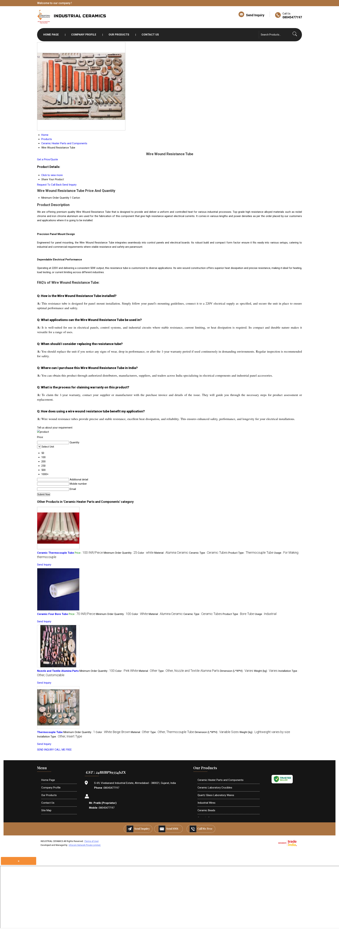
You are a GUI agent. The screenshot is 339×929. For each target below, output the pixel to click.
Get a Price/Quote (47, 159)
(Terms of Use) (91, 841)
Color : (146, 552)
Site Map (46, 810)
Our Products (119, 34)
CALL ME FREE (63, 749)
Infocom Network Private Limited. (85, 845)
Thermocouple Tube (50, 732)
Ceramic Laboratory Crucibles (215, 787)
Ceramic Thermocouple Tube (55, 552)
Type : (188, 670)
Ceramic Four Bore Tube (52, 614)
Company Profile (83, 34)
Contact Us (150, 34)
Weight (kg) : (266, 670)
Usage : (265, 614)
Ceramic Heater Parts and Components (220, 780)
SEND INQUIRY (45, 749)
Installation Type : (59, 736)
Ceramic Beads (206, 810)
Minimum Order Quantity (55, 197)
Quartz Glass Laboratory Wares (216, 795)
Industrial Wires (206, 802)
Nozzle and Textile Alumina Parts (58, 670)
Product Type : (250, 552)
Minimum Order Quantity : (120, 552)
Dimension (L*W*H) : (236, 670)
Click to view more (52, 175)
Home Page (51, 34)
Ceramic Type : (208, 552)
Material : (171, 552)
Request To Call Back (49, 184)
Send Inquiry (255, 15)
